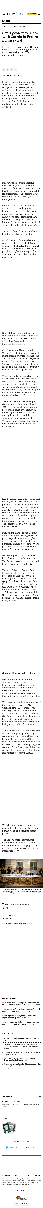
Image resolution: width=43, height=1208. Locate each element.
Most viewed (7, 1033)
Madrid (5, 26)
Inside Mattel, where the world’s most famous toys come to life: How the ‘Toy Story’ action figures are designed (21, 1046)
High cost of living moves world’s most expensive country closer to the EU (19, 1017)
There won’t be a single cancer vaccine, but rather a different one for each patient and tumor (21, 1004)
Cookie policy (34, 1191)
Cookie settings (25, 1191)
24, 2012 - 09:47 (24, 64)
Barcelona (12, 26)
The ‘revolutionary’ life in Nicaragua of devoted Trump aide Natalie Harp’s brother (20, 1059)
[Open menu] (4, 14)
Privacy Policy (16, 1191)
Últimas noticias (9, 998)
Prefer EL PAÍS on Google (13, 75)
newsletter (7, 1096)
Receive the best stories (11, 1101)
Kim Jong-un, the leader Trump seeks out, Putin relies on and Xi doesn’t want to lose (20, 1023)
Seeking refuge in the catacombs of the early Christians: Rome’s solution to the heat (21, 1010)
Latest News (21, 26)
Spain (6, 21)
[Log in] (39, 14)
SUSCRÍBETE (32, 14)
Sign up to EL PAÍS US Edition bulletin (17, 904)
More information (7, 918)
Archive (5, 1119)
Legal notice (8, 1191)
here (32, 923)
